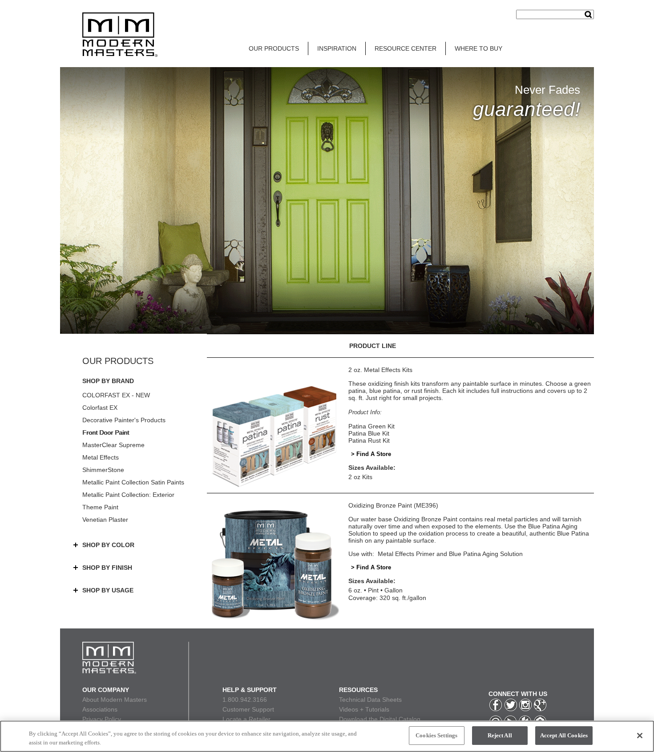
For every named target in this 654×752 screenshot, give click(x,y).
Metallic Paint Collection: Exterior (128, 494)
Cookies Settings (436, 735)
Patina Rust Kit (369, 440)
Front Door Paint (105, 432)
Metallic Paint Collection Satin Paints (133, 482)
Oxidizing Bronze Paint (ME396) (393, 505)
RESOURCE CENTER (405, 48)
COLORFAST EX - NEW (116, 395)
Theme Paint (100, 507)
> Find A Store (371, 454)
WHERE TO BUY (478, 48)
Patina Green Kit (371, 426)
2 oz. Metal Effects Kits (380, 369)
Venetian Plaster (105, 519)
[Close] (640, 735)
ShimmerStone (103, 469)
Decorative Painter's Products (124, 420)
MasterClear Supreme (113, 444)
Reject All (500, 735)
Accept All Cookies (564, 735)
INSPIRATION (336, 48)
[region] (327, 736)
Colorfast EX (99, 407)
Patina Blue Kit (368, 433)
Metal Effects (100, 457)
